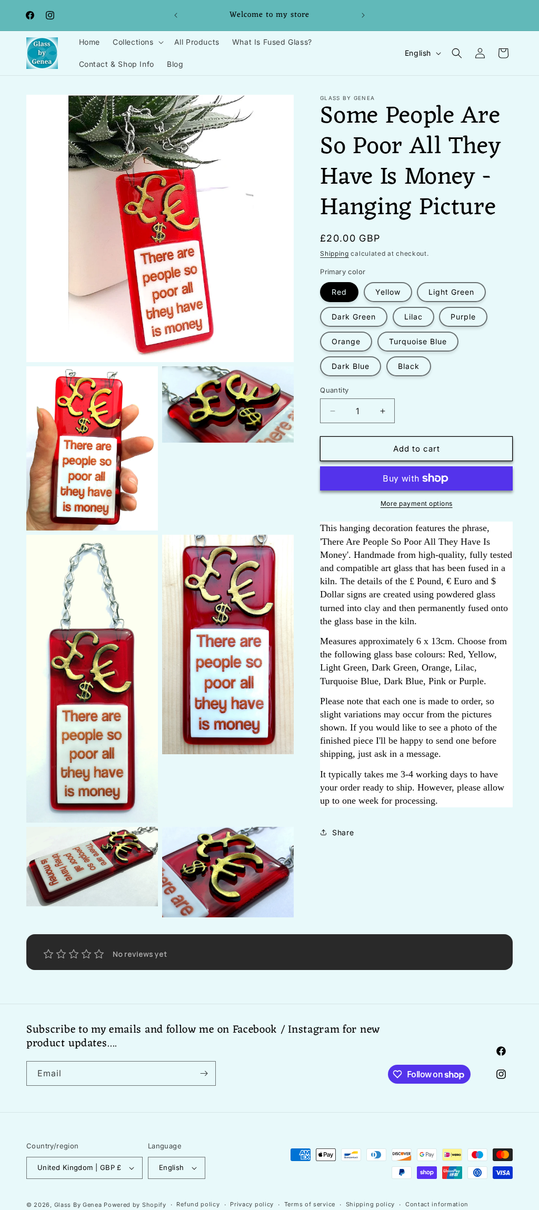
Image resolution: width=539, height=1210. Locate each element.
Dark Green (354, 316)
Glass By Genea (78, 1204)
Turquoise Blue (418, 341)
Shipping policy (370, 1204)
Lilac (413, 316)
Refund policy (197, 1204)
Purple (463, 316)
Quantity (334, 390)
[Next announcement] (363, 15)
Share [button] (343, 832)
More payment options (417, 503)
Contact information (436, 1204)
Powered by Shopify (135, 1204)
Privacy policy (252, 1204)
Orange (346, 341)
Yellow (388, 291)
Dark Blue (351, 366)
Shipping (334, 253)
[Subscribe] (203, 1073)
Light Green (451, 291)
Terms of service (309, 1204)
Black (409, 366)
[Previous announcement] (175, 15)
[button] (137, 42)
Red (339, 291)
